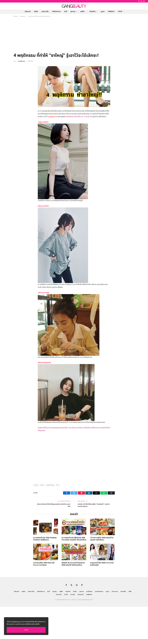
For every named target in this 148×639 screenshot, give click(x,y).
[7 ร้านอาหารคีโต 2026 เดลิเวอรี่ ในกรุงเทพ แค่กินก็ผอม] (102, 527)
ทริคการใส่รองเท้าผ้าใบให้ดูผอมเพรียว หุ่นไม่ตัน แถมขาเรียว (53, 505)
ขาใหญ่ (36, 485)
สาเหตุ (42, 485)
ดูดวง (103, 11)
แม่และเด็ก (45, 11)
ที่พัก (130, 592)
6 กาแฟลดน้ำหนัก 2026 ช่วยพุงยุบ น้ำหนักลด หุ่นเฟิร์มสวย (45, 539)
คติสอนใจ (81, 595)
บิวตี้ (65, 11)
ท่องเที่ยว (92, 11)
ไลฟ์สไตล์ (111, 11)
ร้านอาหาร (115, 592)
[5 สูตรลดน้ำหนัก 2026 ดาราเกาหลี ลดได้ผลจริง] (102, 552)
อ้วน (57, 485)
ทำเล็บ (75, 592)
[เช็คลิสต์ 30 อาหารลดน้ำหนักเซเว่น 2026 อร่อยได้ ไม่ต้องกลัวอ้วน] (74, 552)
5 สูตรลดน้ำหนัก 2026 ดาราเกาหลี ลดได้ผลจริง (101, 564)
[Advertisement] (74, 36)
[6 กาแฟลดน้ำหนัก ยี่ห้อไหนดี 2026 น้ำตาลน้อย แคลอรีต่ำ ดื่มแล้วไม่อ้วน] (74, 527)
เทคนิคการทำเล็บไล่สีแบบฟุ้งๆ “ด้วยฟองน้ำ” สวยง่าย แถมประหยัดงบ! (94, 505)
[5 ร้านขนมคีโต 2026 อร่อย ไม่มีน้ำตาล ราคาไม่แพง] (45, 552)
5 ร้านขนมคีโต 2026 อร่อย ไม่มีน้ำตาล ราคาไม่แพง (43, 564)
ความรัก (72, 595)
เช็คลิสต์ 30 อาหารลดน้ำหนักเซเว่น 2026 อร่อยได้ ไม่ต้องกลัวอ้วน (73, 564)
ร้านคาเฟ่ (58, 595)
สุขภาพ (72, 11)
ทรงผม (54, 592)
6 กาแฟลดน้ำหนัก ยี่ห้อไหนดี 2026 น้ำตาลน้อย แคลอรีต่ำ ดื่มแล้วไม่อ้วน (74, 539)
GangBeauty (21, 61)
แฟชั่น (82, 11)
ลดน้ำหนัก (89, 592)
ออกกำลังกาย (99, 592)
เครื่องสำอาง (56, 11)
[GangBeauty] (74, 6)
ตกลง (26, 630)
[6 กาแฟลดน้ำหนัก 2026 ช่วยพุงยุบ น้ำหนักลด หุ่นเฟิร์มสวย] (45, 527)
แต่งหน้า (67, 592)
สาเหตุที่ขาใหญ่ (50, 485)
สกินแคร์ (28, 11)
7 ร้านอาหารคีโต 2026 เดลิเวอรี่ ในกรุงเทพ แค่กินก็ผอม (101, 539)
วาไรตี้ (120, 11)
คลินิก (36, 11)
